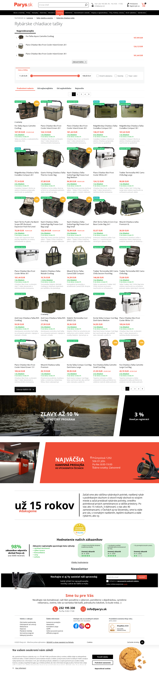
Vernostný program (27, 633)
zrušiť (125, 584)
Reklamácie (24, 627)
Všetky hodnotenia (79, 562)
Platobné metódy (26, 631)
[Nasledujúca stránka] (89, 94)
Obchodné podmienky (28, 622)
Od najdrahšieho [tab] (64, 88)
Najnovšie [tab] (79, 88)
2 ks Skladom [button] (72, 184)
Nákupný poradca (26, 635)
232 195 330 (67, 608)
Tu (37, 663)
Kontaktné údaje (52, 627)
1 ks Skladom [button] (46, 135)
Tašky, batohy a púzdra (44, 18)
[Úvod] (23, 5)
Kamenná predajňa (53, 622)
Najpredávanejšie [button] (25, 31)
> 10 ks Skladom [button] (47, 280)
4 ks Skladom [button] (98, 135)
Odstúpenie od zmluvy (28, 624)
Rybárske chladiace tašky (65, 18)
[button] (86, 4)
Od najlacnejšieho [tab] (45, 88)
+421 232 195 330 (100, 4)
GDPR (48, 629)
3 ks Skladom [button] (19, 135)
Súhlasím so (113, 581)
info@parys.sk (99, 6)
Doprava (23, 629)
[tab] (23, 70)
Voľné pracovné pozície (54, 631)
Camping (29, 18)
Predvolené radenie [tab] (25, 88)
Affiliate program (52, 633)
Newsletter (50, 624)
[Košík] (144, 5)
